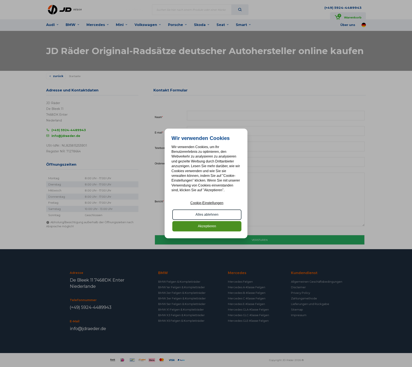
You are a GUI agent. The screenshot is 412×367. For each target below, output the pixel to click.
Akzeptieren (207, 226)
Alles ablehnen (206, 214)
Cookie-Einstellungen (206, 203)
